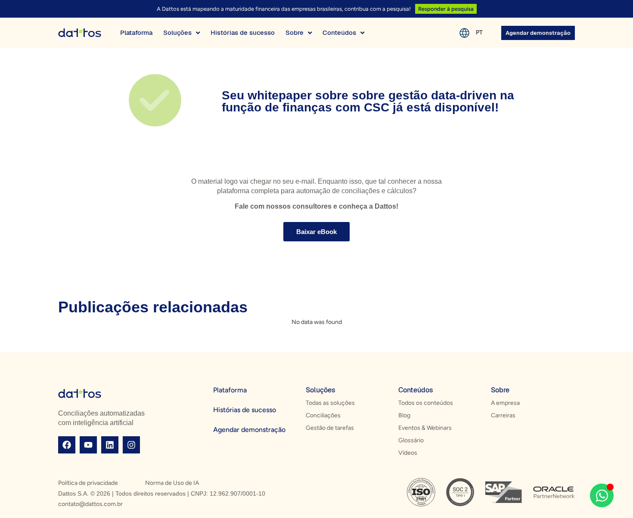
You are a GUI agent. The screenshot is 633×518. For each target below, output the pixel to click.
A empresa (505, 403)
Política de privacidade (88, 483)
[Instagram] (131, 444)
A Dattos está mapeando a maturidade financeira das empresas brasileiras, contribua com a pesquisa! (284, 9)
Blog (404, 415)
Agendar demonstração (249, 430)
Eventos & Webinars (425, 428)
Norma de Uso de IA (172, 483)
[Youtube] (88, 444)
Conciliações (323, 415)
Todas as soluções (330, 403)
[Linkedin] (109, 444)
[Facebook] (66, 444)
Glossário (411, 440)
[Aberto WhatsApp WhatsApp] (602, 495)
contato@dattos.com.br (90, 504)
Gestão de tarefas (330, 428)
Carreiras (503, 415)
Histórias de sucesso (244, 410)
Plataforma (230, 390)
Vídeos (407, 452)
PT (479, 32)
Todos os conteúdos (425, 403)
